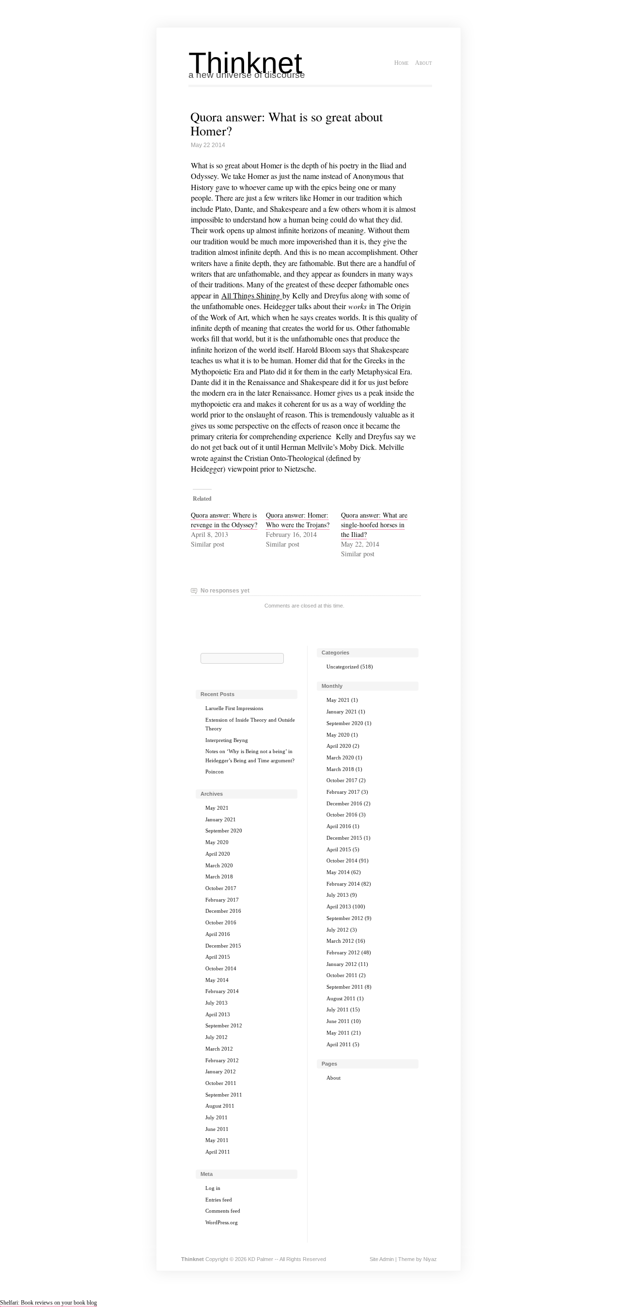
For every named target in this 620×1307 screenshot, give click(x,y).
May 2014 (217, 980)
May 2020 (217, 842)
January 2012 (220, 1071)
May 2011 (217, 1140)
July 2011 (216, 1117)
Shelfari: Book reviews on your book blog (48, 1302)
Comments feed (222, 1211)
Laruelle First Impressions (234, 708)
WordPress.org (221, 1222)
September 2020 (223, 830)
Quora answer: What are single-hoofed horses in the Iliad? (374, 524)
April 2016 (217, 934)
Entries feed (218, 1200)
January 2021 (220, 819)
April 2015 (217, 957)
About (423, 62)
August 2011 (219, 1106)
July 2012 (216, 1037)
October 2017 (220, 888)
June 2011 (217, 1129)
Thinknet (245, 62)
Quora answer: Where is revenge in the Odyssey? (224, 519)
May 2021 (217, 808)
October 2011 (220, 1083)
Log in (212, 1188)
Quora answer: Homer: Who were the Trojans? (297, 519)
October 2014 (220, 968)
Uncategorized (342, 666)
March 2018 (219, 876)
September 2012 (223, 1025)
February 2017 (222, 900)
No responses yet (225, 590)
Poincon (214, 771)
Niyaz (430, 1259)
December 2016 (223, 911)
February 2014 (222, 991)
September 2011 (223, 1095)
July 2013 (216, 1003)
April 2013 (217, 1014)
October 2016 (220, 922)
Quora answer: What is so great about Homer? (286, 123)
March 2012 (219, 1049)
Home (401, 62)
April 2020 (217, 854)
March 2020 (219, 865)
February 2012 (222, 1060)
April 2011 (217, 1152)
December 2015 (223, 946)
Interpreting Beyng (226, 740)
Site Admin (382, 1259)
